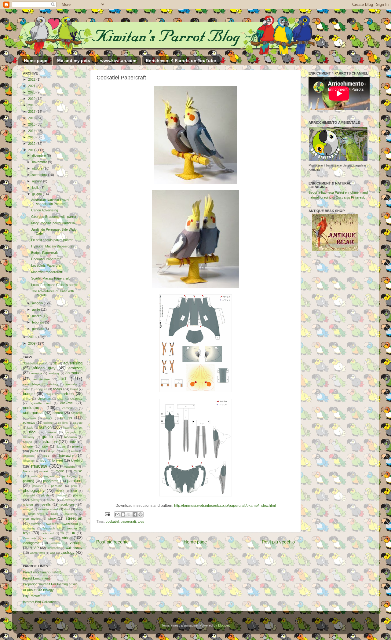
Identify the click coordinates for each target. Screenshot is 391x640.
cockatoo (31, 407)
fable (30, 427)
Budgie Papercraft (44, 252)
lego (46, 455)
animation (73, 373)
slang (79, 509)
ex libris (63, 422)
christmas (44, 398)
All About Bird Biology (38, 590)
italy (45, 446)
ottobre (37, 168)
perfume (57, 486)
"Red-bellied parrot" (35, 363)
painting (28, 481)
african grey (44, 368)
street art (74, 518)
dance (48, 418)
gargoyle (71, 432)
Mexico (28, 471)
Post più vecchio (278, 541)
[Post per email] (107, 514)
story (52, 518)
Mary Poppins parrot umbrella (53, 223)
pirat (74, 490)
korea (74, 451)
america (36, 373)
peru (74, 486)
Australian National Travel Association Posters (50, 202)
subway (36, 523)
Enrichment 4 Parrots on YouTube (181, 60)
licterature (66, 455)
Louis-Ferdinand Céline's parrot (54, 285)
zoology (68, 552)
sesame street (48, 509)
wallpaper (54, 548)
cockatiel (112, 521)
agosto (37, 181)
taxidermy (29, 528)
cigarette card (40, 403)
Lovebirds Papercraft (46, 265)
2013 (32, 137)
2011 (32, 150)
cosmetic (76, 413)
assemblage (31, 384)
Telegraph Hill (51, 528)
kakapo (50, 451)
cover (32, 418)
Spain (54, 513)
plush (45, 495)
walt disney (74, 548)
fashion (45, 427)
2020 (32, 92)
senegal (28, 509)
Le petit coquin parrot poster (52, 240)
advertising (72, 363)
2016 (32, 118)
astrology (53, 384)
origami (49, 476)
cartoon (67, 393)
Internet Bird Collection (39, 602)
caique (50, 394)
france (51, 432)
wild (52, 552)
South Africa (36, 513)
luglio (36, 187)
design (66, 417)
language (28, 455)
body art (41, 389)
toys (141, 521)
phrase (60, 490)
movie (60, 471)
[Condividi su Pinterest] (140, 514)
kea (63, 451)
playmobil (29, 495)
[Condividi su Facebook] (135, 514)
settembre (40, 175)
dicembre (39, 155)
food (32, 432)
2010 (32, 337)
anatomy (54, 373)
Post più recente (112, 541)
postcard (61, 495)
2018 (32, 105)
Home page (35, 60)
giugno (37, 194)
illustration (48, 441)
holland (27, 442)
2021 (32, 86)
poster (77, 495)
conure (58, 413)
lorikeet (57, 460)
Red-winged (69, 500)
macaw (39, 466)
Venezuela (29, 538)
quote (51, 500)
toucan (72, 528)
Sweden (51, 523)
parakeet (74, 480)
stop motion (32, 518)
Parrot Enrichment (36, 578)
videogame (31, 543)
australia (71, 384)
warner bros (37, 552)
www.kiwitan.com (118, 60)
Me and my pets (73, 60)
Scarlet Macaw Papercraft (50, 278)
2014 (32, 131)
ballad (26, 389)
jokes (34, 451)
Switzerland (70, 523)
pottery (35, 500)
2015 (32, 124)
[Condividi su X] (129, 514)
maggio (38, 303)
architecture (41, 379)
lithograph (29, 460)
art (63, 378)
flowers (67, 427)
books (57, 389)
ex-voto (77, 422)
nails (34, 476)
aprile (36, 309)
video (66, 538)
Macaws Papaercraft (46, 272)
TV (62, 533)
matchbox (70, 466)
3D (55, 363)
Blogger (223, 625)
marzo (37, 316)
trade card (47, 533)
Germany (29, 437)
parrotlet (37, 486)
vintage (76, 542)
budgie (29, 393)
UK (73, 533)
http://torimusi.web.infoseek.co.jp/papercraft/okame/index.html (225, 505)
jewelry (77, 446)
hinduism (70, 437)
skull (67, 509)
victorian (49, 538)
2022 (32, 79)
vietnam (56, 543)
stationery (71, 513)
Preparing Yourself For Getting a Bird (50, 584)
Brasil (74, 389)
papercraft (128, 521)
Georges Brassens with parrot (53, 216)
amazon (75, 368)
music (78, 471)
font (80, 427)
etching (48, 422)
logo (43, 460)
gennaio (38, 329)
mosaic (44, 471)
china (27, 398)
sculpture (67, 504)
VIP (36, 548)
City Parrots (32, 596)
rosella (45, 504)
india (73, 442)
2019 (32, 99)
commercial (33, 412)
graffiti (47, 436)
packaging (69, 476)
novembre (40, 162)
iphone (28, 446)
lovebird (76, 460)
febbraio (38, 322)
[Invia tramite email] (117, 514)
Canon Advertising (44, 210)
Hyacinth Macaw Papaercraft (52, 246)
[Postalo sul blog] (123, 514)
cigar (60, 398)
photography (34, 490)
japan (61, 446)
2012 (32, 143)
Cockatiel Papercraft (46, 259)
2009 (32, 343)
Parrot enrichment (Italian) (42, 572)
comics (67, 408)
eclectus (29, 422)
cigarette (76, 398)
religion (28, 504)
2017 (32, 111)
